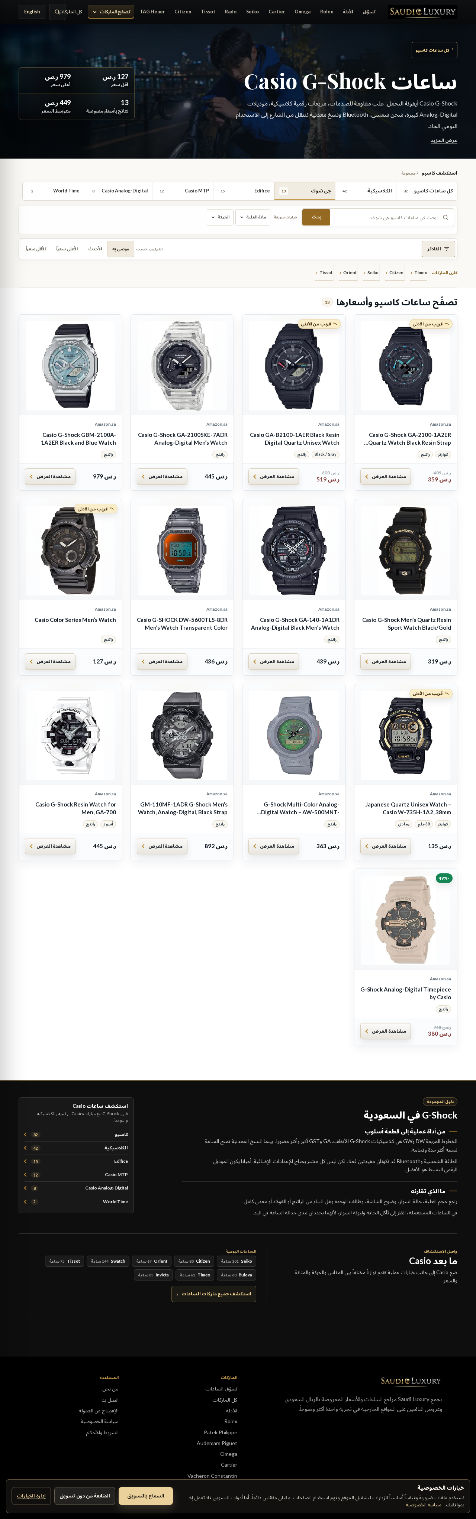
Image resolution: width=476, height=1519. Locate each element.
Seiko (252, 11)
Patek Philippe (220, 1432)
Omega (303, 11)
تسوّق (369, 11)
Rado (231, 11)
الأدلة (348, 11)
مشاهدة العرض (389, 476)
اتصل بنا (110, 1399)
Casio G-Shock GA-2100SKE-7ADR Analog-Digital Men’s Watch (183, 438)
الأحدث (95, 248)
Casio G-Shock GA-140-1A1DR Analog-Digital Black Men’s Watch (295, 623)
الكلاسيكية (80, 1147)
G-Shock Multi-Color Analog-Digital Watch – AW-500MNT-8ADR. (300, 808)
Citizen (182, 11)
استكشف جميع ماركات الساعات (216, 1293)
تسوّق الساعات (221, 1388)
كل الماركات (70, 11)
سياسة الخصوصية (423, 1504)
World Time (80, 1201)
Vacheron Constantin (212, 1476)
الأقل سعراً (36, 248)
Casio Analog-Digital (80, 1188)
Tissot (208, 11)
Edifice (80, 1161)
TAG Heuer (152, 11)
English (32, 11)
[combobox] (386, 217)
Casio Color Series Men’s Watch (75, 619)
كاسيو (80, 1134)
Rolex (326, 11)
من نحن (110, 1388)
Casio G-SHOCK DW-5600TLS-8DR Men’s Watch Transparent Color (182, 623)
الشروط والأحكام (102, 1432)
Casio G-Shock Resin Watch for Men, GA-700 (75, 808)
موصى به (120, 248)
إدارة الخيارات (31, 1496)
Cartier (276, 11)
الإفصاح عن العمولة (98, 1410)
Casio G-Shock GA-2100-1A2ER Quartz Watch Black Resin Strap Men (409, 439)
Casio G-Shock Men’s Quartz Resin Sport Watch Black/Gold (406, 623)
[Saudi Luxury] (422, 12)
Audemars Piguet (217, 1443)
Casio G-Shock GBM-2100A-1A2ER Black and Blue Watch (78, 438)
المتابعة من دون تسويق (85, 1496)
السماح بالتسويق (145, 1496)
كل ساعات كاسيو (434, 50)
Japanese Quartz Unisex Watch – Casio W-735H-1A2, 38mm (408, 808)
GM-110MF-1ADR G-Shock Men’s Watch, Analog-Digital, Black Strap (183, 808)
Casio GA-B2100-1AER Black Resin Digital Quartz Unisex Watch (295, 438)
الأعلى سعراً (67, 248)
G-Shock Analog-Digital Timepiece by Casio (405, 993)
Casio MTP (80, 1174)
